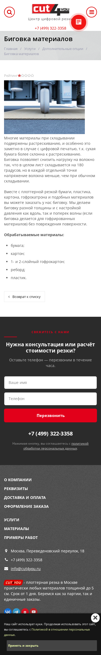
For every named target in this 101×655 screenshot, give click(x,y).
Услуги (30, 48)
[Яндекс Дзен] (25, 612)
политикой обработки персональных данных (56, 445)
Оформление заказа (26, 506)
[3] (25, 75)
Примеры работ (21, 537)
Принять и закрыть (23, 645)
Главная (11, 48)
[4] (29, 75)
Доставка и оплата (25, 497)
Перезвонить (51, 415)
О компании (18, 479)
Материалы (16, 528)
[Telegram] (16, 612)
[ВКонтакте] (8, 612)
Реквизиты (16, 488)
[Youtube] (33, 612)
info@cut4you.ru (26, 568)
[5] (32, 75)
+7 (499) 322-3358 (50, 28)
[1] (19, 75)
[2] (22, 75)
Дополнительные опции (62, 48)
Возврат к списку (26, 296)
